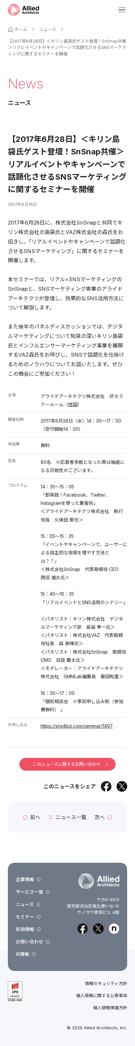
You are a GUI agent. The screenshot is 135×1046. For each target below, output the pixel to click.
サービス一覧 (29, 892)
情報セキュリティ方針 (106, 983)
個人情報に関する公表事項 (101, 996)
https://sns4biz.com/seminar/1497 (77, 726)
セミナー (25, 916)
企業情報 (25, 879)
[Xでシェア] (122, 786)
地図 (72, 404)
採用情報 (25, 929)
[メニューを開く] (122, 10)
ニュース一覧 (71, 817)
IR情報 (22, 954)
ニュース (47, 29)
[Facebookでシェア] (106, 786)
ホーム (20, 29)
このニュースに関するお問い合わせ (67, 764)
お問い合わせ (29, 941)
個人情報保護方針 (110, 1008)
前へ (35, 817)
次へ (99, 817)
